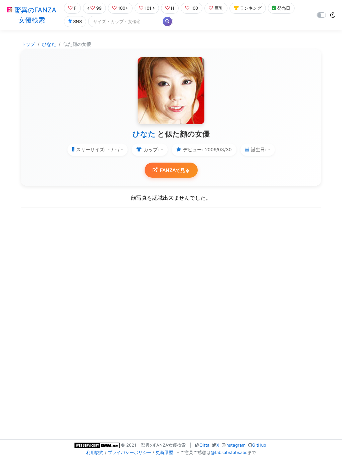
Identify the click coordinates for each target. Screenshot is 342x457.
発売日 (283, 8)
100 (194, 8)
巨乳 (218, 8)
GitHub (259, 445)
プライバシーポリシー (129, 452)
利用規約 (95, 452)
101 (148, 8)
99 (99, 8)
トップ (28, 44)
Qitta (204, 445)
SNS (77, 21)
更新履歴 (164, 452)
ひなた (49, 44)
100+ (123, 8)
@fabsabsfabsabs (229, 452)
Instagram (235, 445)
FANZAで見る (175, 170)
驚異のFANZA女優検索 (34, 15)
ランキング (251, 8)
